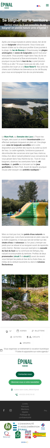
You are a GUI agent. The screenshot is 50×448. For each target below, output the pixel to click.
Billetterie (40, 331)
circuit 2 (26, 256)
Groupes (26, 343)
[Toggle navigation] (47, 5)
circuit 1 (17, 256)
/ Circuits (34, 337)
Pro (45, 411)
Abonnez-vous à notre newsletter (25, 382)
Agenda (23, 331)
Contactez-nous (25, 374)
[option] (25, 350)
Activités (17, 337)
